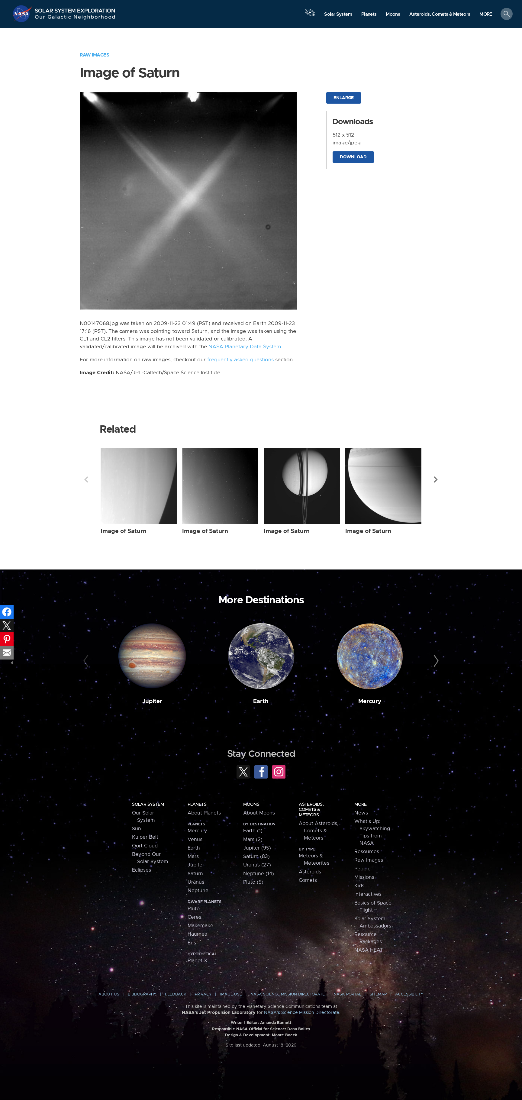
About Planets (204, 813)
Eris (192, 942)
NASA (22, 13)
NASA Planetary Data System (244, 347)
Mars (193, 856)
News (361, 813)
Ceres (194, 917)
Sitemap (378, 994)
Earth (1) (253, 830)
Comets (308, 880)
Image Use (231, 994)
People (362, 868)
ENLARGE (344, 98)
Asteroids (310, 871)
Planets (197, 804)
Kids (359, 885)
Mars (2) (253, 839)
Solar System (148, 804)
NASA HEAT (368, 950)
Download (353, 157)
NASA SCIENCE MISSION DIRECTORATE (287, 994)
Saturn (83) (256, 856)
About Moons (259, 813)
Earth (261, 701)
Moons (251, 804)
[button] (486, 14)
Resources (366, 851)
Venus (195, 839)
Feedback (175, 994)
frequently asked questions (240, 360)
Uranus (196, 882)
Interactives (368, 894)
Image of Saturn (124, 531)
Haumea (197, 934)
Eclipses (141, 870)
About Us (108, 994)
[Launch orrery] (310, 15)
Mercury (369, 701)
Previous (86, 479)
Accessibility (409, 994)
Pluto (194, 908)
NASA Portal (347, 994)
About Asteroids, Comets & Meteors (318, 830)
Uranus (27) (257, 865)
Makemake (200, 925)
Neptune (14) (258, 873)
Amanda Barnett (275, 1023)
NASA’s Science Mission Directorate (301, 1013)
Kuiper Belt (145, 837)
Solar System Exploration (75, 9)
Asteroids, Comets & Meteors (311, 809)
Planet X (197, 960)
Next (435, 479)
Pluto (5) (253, 882)
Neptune (198, 890)
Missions (364, 877)
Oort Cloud (145, 846)
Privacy (203, 994)
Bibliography (142, 994)
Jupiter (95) (257, 848)
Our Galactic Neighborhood (75, 18)
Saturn (195, 873)
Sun (136, 828)
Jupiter (152, 701)
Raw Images (94, 55)
